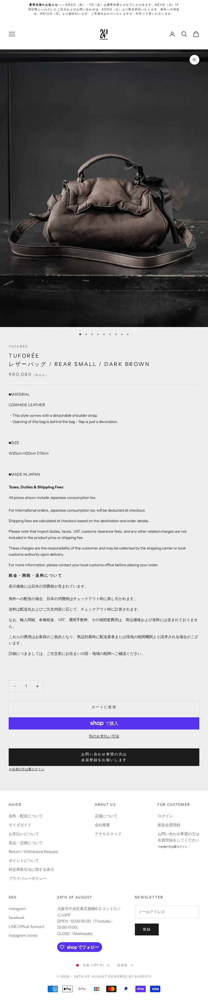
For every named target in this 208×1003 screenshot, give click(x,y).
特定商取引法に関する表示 (31, 869)
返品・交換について (26, 842)
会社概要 (102, 824)
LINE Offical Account (26, 926)
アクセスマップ (108, 833)
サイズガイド (20, 824)
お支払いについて (24, 833)
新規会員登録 (169, 824)
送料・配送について (26, 816)
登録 (147, 929)
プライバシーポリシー (28, 878)
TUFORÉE (18, 346)
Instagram (17, 908)
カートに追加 (104, 707)
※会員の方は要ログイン (26, 769)
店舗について (106, 816)
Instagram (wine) (23, 935)
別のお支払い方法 (104, 736)
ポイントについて (24, 860)
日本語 (122, 965)
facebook (16, 917)
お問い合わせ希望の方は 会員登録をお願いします (104, 757)
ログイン (165, 816)
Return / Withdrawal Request (33, 851)
